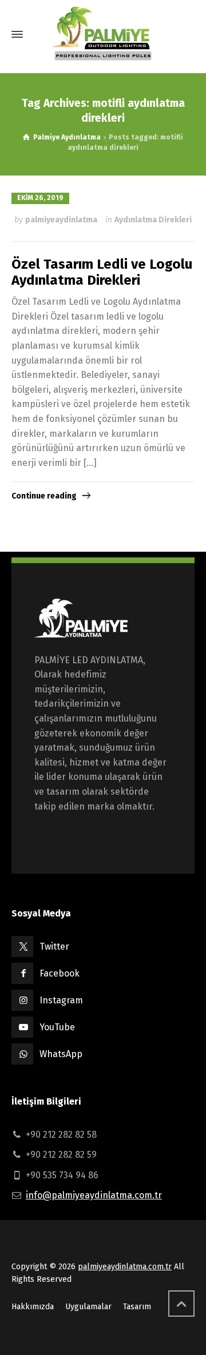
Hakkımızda (32, 1307)
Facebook (59, 973)
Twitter (54, 946)
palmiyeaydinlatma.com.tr (125, 1267)
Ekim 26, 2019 (40, 198)
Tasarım (137, 1307)
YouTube (57, 1027)
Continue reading (44, 496)
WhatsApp (60, 1054)
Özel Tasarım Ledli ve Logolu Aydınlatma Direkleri (101, 272)
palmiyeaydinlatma (61, 220)
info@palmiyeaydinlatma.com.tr (94, 1195)
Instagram (61, 1000)
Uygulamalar (88, 1307)
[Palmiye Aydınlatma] (103, 34)
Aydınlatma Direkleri (153, 220)
